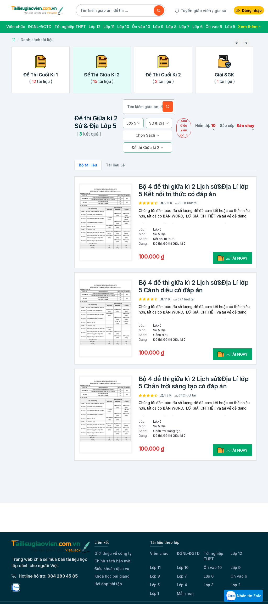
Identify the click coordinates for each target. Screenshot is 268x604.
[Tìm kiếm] (159, 10)
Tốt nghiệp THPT (213, 556)
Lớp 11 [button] (108, 26)
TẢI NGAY (239, 258)
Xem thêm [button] (248, 26)
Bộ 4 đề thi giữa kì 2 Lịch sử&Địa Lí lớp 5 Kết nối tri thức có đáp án (194, 190)
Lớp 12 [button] (94, 26)
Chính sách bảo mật (112, 561)
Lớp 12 (236, 553)
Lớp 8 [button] (171, 26)
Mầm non (185, 593)
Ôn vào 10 (213, 567)
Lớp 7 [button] (184, 26)
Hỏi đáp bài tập (108, 583)
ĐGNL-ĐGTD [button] (39, 26)
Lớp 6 (209, 576)
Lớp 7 (182, 576)
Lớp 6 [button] (197, 26)
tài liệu (88, 165)
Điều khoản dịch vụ (111, 568)
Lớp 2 (236, 585)
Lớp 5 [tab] (131, 123)
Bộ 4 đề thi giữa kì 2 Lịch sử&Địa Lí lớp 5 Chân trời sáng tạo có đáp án (194, 382)
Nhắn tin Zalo (248, 596)
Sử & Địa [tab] (157, 123)
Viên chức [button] (15, 26)
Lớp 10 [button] (123, 26)
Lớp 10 (182, 567)
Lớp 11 (155, 567)
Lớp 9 (236, 567)
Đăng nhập (252, 10)
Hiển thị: (205, 125)
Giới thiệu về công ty (113, 553)
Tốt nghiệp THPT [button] (70, 26)
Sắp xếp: (237, 125)
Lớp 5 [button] (230, 26)
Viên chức (159, 553)
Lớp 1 (154, 593)
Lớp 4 (182, 585)
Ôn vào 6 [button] (213, 26)
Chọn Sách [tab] (146, 135)
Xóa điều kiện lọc (183, 128)
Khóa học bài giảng (112, 576)
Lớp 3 (209, 585)
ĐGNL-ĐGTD (188, 553)
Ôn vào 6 (239, 576)
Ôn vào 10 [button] (141, 26)
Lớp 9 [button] (158, 26)
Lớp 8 (155, 576)
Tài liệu (115, 165)
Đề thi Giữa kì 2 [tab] (146, 147)
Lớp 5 (155, 585)
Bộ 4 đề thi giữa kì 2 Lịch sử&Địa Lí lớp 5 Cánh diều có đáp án (194, 286)
